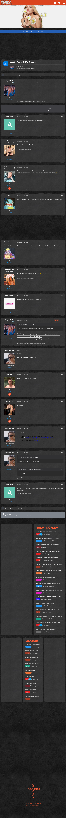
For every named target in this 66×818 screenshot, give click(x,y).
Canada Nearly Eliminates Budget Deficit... (49, 570)
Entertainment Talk (49, 541)
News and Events (46, 599)
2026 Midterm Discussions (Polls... (46, 531)
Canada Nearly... (30, 670)
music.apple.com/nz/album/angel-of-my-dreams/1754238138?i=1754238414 (38, 335)
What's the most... (31, 683)
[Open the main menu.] (64, 2)
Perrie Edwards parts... (32, 650)
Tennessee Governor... (32, 696)
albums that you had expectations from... (49, 583)
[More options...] (62, 81)
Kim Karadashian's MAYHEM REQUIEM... (48, 609)
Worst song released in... (32, 644)
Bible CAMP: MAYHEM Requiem (45, 629)
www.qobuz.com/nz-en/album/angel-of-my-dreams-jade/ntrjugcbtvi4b (37, 339)
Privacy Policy (29, 803)
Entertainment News (29, 68)
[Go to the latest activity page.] (55, 2)
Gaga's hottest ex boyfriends (45, 603)
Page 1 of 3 (21, 75)
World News (46, 534)
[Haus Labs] (33, 17)
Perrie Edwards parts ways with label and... (49, 564)
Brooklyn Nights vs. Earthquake (45, 577)
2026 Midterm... (30, 676)
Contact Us (38, 803)
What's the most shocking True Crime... (48, 544)
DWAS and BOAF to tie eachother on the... (49, 596)
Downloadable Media (48, 619)
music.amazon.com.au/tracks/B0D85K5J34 (29, 337)
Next (11, 75)
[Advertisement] (33, 45)
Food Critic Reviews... (32, 689)
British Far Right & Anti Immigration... (47, 557)
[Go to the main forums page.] (59, 2)
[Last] (15, 75)
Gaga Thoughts (46, 554)
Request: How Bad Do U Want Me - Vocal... (49, 616)
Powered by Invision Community (33, 805)
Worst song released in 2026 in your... (47, 538)
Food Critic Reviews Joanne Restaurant (48, 551)
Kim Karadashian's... (31, 657)
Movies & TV (45, 547)
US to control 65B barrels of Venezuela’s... (49, 622)
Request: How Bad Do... (32, 663)
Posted (22, 81)
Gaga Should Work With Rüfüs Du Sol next (49, 590)
